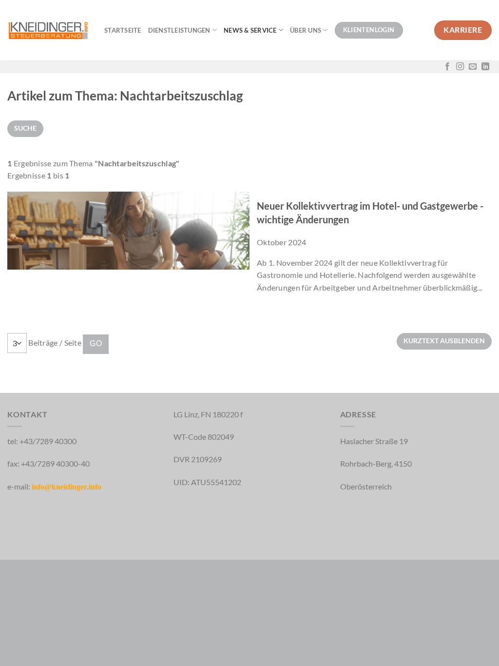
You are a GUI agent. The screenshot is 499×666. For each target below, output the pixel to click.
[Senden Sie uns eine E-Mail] (473, 66)
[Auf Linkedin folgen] (485, 66)
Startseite (122, 30)
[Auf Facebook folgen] (447, 66)
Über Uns (305, 30)
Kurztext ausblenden (444, 340)
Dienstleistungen (179, 30)
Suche (25, 128)
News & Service (250, 30)
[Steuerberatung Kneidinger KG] (48, 30)
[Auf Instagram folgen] (460, 66)
